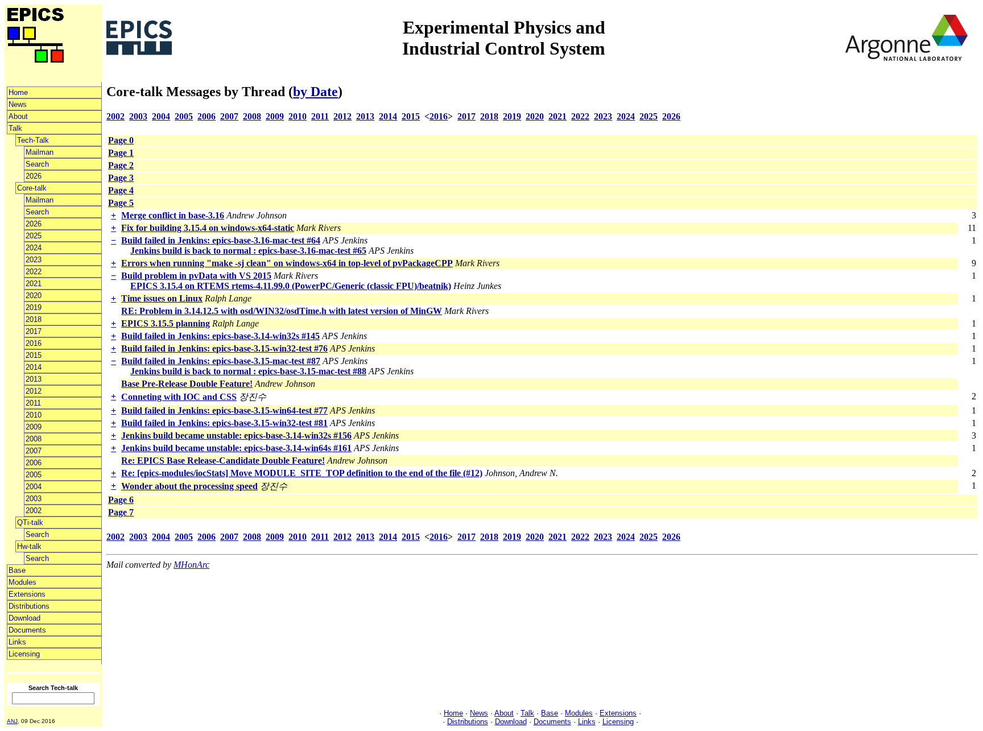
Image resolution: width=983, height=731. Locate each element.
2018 (34, 319)
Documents (27, 630)
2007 (34, 451)
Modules (22, 582)
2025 (34, 236)
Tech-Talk (33, 140)
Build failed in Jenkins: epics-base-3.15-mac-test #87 (220, 361)
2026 (34, 176)
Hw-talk (29, 546)
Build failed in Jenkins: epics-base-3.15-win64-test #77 (224, 410)
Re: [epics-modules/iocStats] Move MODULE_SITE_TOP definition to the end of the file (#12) (301, 473)
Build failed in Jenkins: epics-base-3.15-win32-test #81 (224, 423)
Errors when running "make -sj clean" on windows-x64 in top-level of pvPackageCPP (287, 263)
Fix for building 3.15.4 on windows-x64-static (207, 228)
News (18, 104)
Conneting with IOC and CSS (179, 397)
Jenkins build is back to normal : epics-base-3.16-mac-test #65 (248, 250)
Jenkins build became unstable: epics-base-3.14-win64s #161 (236, 448)
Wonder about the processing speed (189, 486)
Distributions (29, 606)
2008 (34, 439)
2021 (34, 283)
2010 (34, 415)
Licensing (24, 654)
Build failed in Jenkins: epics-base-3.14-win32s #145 (220, 336)
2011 (33, 403)
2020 (34, 295)
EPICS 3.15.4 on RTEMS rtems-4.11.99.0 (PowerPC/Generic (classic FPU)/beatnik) (290, 286)
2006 (34, 463)
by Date (315, 91)
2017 (34, 331)
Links (17, 642)
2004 (34, 486)
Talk (15, 128)
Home (18, 92)
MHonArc (191, 564)
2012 (34, 391)
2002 (34, 510)
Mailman (39, 152)
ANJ (12, 721)
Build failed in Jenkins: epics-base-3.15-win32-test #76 (224, 348)
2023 (34, 259)
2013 (34, 379)
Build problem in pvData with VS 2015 (196, 275)
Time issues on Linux (162, 298)
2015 (34, 355)
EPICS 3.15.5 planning (165, 323)
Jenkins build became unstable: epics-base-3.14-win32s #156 (236, 435)
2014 (34, 367)
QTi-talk (30, 522)
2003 (34, 498)
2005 (34, 474)
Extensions (27, 594)
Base (17, 570)
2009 (34, 427)
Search (37, 164)
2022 (34, 271)
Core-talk (32, 188)
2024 (34, 247)
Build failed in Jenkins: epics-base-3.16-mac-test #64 (220, 240)
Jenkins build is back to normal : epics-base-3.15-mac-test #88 (248, 371)
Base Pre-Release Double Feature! (187, 384)
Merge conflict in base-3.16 (172, 215)
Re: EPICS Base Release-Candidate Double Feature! (223, 460)
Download (24, 618)
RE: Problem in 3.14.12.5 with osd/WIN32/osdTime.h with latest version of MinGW (281, 311)
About (18, 116)
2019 (34, 307)
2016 (34, 343)
